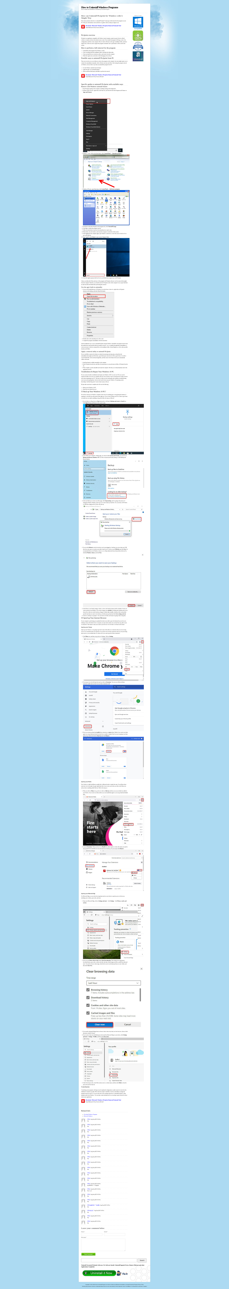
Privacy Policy (141, 1284)
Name (83, 1231)
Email (106, 1231)
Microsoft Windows (88, 1116)
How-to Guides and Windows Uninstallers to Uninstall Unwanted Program (123, 1284)
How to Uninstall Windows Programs (99, 8)
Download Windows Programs (90, 1114)
